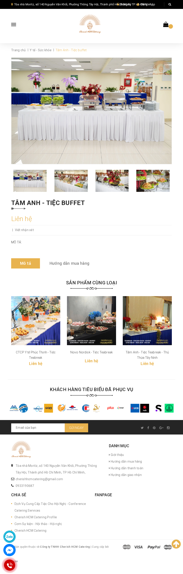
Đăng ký (125, 4)
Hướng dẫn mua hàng (126, 461)
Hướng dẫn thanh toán (126, 468)
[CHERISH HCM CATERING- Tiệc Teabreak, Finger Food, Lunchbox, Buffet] (21, 450)
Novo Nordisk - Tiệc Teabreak (91, 352)
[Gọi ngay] (9, 565)
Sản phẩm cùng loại (91, 282)
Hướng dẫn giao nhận (126, 475)
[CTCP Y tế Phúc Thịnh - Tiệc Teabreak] (35, 320)
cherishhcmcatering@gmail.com (39, 479)
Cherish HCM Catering (30, 530)
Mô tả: (16, 242)
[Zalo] (9, 537)
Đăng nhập (148, 4)
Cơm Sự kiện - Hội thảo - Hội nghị (38, 524)
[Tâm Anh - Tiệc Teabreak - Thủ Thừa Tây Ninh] (147, 320)
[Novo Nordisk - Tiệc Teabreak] (91, 320)
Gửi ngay (76, 428)
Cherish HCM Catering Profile (36, 517)
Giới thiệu (117, 455)
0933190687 (25, 486)
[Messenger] (9, 550)
